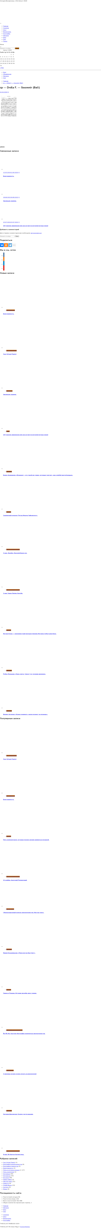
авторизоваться (36, 233)
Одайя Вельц (10, 1070)
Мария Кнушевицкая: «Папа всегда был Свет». (19, 953)
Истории (8, 512)
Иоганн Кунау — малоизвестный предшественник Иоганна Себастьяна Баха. (29, 634)
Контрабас (6, 34)
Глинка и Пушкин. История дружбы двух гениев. (20, 993)
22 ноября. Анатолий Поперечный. (15, 880)
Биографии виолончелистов (14, 1030)
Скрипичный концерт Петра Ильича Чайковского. (20, 515)
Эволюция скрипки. (9, 201)
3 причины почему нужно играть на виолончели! (20, 1074)
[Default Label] (3, 256)
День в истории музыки (13, 549)
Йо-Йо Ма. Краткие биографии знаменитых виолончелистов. (24, 1033)
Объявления (7, 74)
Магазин (6, 35)
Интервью (9, 471)
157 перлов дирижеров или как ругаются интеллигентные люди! (25, 226)
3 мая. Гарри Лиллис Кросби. (13, 593)
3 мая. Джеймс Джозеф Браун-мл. (15, 553)
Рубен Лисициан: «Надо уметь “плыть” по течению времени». (24, 674)
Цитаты (6, 1187)
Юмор (8, 431)
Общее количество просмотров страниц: (17, 1203)
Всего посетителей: (10, 1201)
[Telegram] (10, 245)
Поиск (5, 41)
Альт (4, 30)
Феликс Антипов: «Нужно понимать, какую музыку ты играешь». (25, 714)
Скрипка (6, 28)
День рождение (8, 1172)
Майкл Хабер (7, 1179)
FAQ (4, 39)
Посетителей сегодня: (10, 1197)
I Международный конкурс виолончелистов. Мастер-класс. (23, 912)
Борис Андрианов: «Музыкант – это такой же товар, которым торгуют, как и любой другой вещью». (38, 475)
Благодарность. (8, 176)
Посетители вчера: (9, 1199)
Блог (4, 37)
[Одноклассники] (6, 245)
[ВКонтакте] (2, 245)
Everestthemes (25, 1227)
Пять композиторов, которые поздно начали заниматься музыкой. (26, 840)
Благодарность (10, 310)
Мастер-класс (10, 909)
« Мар (2, 68)
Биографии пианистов (10, 1166)
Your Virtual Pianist (11, 350)
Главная (5, 26)
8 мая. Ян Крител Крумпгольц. (13, 1154)
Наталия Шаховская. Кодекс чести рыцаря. (18, 1114)
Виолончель (7, 32)
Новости (6, 1183)
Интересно (9, 391)
